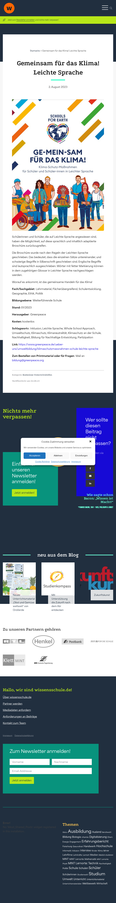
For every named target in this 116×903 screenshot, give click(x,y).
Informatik (67, 851)
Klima (100, 851)
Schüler (95, 868)
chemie (85, 837)
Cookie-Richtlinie (42, 461)
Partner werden (12, 703)
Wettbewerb (89, 883)
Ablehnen (58, 455)
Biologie (76, 837)
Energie (66, 842)
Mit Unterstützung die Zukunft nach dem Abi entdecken (60, 602)
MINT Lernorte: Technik (83, 863)
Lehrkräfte (77, 855)
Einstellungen (81, 455)
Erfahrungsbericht (95, 841)
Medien (94, 855)
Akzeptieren (34, 455)
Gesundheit (78, 846)
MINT (66, 859)
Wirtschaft (102, 883)
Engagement (75, 842)
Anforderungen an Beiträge (20, 716)
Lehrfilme (67, 855)
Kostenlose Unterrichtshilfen (37, 375)
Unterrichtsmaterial (95, 879)
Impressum (76, 461)
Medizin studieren (106, 855)
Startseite (35, 51)
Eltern (110, 837)
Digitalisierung (98, 836)
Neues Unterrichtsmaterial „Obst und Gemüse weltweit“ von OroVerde (24, 602)
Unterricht (79, 879)
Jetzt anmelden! (24, 492)
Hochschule (104, 846)
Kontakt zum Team (14, 723)
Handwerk (89, 846)
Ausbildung (79, 831)
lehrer (106, 851)
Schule (73, 868)
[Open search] (111, 8)
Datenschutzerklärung (60, 461)
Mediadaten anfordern (17, 710)
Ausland (96, 832)
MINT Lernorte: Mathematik (82, 859)
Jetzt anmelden (22, 780)
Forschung (67, 846)
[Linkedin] (90, 483)
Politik (65, 868)
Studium (97, 873)
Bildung (67, 837)
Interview (85, 850)
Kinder (94, 851)
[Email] (90, 475)
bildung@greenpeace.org (28, 360)
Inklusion (76, 851)
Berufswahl (106, 832)
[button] (90, 441)
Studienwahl (82, 875)
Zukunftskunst (102, 595)
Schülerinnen (70, 874)
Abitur (65, 832)
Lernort (86, 855)
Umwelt (68, 879)
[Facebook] (90, 468)
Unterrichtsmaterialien (72, 884)
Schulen (83, 868)
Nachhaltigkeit (105, 864)
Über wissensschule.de (17, 697)
